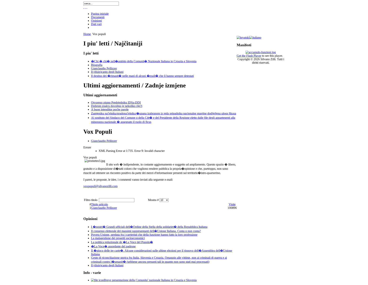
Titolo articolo (99, 204)
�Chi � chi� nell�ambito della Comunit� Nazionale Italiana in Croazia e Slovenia (143, 61)
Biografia (96, 65)
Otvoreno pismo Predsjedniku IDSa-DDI (116, 102)
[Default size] (85, 7)
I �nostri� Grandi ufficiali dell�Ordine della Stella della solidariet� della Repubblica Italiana (149, 226)
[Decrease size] (86, 7)
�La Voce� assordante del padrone (113, 246)
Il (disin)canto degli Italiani (107, 71)
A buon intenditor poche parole (110, 109)
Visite (232, 204)
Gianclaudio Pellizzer (104, 68)
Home (87, 34)
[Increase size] (83, 7)
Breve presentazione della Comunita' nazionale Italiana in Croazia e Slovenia (150, 280)
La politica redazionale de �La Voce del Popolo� (122, 242)
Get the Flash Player (249, 55)
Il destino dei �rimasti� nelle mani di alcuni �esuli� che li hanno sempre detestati (142, 75)
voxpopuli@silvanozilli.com (100, 186)
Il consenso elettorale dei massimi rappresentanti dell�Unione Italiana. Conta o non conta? (146, 231)
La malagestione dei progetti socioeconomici (118, 238)
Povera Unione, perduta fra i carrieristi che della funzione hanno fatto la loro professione (144, 234)
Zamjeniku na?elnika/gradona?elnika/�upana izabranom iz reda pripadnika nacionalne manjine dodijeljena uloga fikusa (163, 113)
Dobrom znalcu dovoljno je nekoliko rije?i (116, 106)
